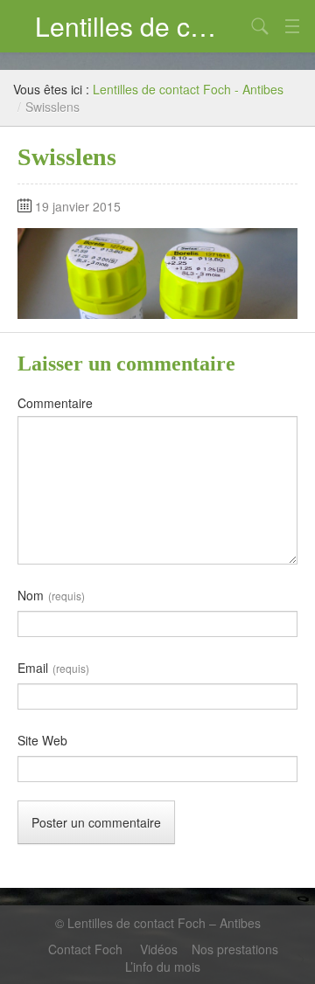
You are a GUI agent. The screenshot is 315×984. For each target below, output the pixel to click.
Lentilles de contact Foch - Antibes (188, 89)
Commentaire (55, 403)
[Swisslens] (158, 272)
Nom (51, 595)
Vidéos (159, 949)
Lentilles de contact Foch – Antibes (140, 26)
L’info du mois (162, 966)
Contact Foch (87, 949)
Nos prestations (235, 949)
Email (53, 667)
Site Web (42, 740)
